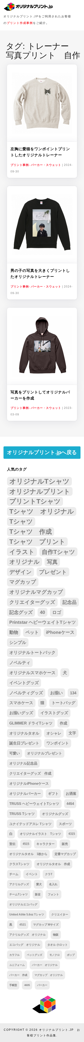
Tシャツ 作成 (30, 531)
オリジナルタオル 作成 (53, 864)
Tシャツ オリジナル (41, 511)
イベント (32, 874)
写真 (52, 562)
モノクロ (54, 954)
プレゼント (53, 572)
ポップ (71, 954)
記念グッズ (21, 612)
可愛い (14, 753)
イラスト (22, 552)
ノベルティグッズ (26, 693)
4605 (27, 985)
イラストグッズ (54, 713)
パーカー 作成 (18, 975)
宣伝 (12, 844)
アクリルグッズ (19, 884)
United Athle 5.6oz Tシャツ (26, 914)
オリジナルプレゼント (44, 753)
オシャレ (53, 733)
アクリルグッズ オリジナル (27, 934)
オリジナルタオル (24, 733)
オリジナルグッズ (55, 814)
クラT (48, 874)
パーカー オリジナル (45, 965)
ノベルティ (19, 662)
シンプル (17, 642)
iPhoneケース (60, 632)
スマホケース (21, 703)
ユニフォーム (17, 965)
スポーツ (65, 824)
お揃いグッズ (21, 713)
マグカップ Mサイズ (46, 924)
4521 (22, 924)
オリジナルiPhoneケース (29, 783)
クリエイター (59, 914)
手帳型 (13, 985)
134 (73, 693)
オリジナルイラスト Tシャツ (40, 834)
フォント (53, 894)
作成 (63, 723)
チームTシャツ (18, 894)
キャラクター (45, 844)
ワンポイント (57, 743)
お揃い (56, 693)
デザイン (20, 572)
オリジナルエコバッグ (23, 904)
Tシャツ (21, 521)
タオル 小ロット (57, 944)
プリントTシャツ (35, 501)
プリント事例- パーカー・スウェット (35, 165)
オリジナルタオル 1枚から (28, 854)
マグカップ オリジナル (49, 975)
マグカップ (22, 582)
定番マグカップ (65, 854)
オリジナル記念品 (23, 763)
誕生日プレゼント (24, 743)
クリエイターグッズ (32, 602)
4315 (71, 834)
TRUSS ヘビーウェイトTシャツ (34, 804)
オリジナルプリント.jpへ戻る (42, 452)
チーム (13, 874)
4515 (26, 844)
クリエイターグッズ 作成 (30, 773)
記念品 (70, 602)
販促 (38, 894)
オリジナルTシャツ (39, 481)
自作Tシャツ (58, 552)
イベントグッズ (24, 682)
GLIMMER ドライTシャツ (30, 723)
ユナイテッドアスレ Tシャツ (30, 824)
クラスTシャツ (19, 864)
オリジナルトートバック (32, 652)
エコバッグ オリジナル (24, 944)
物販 (56, 934)
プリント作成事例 (20, 23)
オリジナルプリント (39, 491)
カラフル (14, 954)
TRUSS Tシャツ (22, 814)
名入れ (53, 884)
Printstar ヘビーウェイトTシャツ (42, 622)
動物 (13, 632)
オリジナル (24, 562)
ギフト (53, 794)
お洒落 (71, 794)
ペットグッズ (34, 954)
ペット (32, 632)
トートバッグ (63, 703)
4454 (70, 804)
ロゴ (56, 612)
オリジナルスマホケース (32, 672)
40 (42, 612)
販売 (65, 844)
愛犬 (39, 884)
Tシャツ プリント (37, 541)
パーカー (42, 985)
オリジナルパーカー (25, 794)
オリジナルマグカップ (36, 592)
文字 (72, 733)
